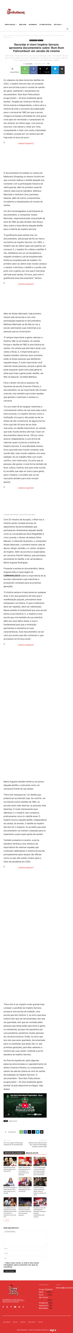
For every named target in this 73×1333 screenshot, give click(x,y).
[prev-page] (5, 1220)
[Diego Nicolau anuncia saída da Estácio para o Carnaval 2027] (10, 1161)
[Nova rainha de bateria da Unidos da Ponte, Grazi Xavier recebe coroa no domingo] (10, 1181)
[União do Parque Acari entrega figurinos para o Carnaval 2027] (25, 1181)
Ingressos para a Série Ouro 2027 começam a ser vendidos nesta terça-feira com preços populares (25, 1211)
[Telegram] (37, 1132)
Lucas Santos (28, 63)
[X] (29, 1132)
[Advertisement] (49, 10)
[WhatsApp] (21, 1132)
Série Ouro (10, 35)
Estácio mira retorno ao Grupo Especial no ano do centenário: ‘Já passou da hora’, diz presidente (24, 1171)
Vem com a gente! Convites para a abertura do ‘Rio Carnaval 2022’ (13, 1144)
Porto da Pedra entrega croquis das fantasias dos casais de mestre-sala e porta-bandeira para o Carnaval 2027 (39, 1171)
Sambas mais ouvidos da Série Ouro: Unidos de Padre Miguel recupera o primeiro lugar (38, 1144)
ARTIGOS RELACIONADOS (14, 1153)
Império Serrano (19, 35)
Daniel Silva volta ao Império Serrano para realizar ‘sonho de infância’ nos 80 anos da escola (40, 1191)
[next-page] (7, 1220)
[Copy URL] (33, 1132)
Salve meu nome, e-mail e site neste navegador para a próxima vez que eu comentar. (21, 1265)
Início (5, 35)
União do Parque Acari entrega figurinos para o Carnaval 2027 (25, 1189)
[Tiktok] (23, 1307)
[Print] (41, 1132)
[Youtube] (15, 1307)
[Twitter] (7, 1307)
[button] (67, 29)
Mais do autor (32, 1153)
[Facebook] (25, 1132)
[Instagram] (19, 1307)
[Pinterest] (11, 1307)
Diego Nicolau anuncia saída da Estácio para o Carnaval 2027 (10, 1169)
